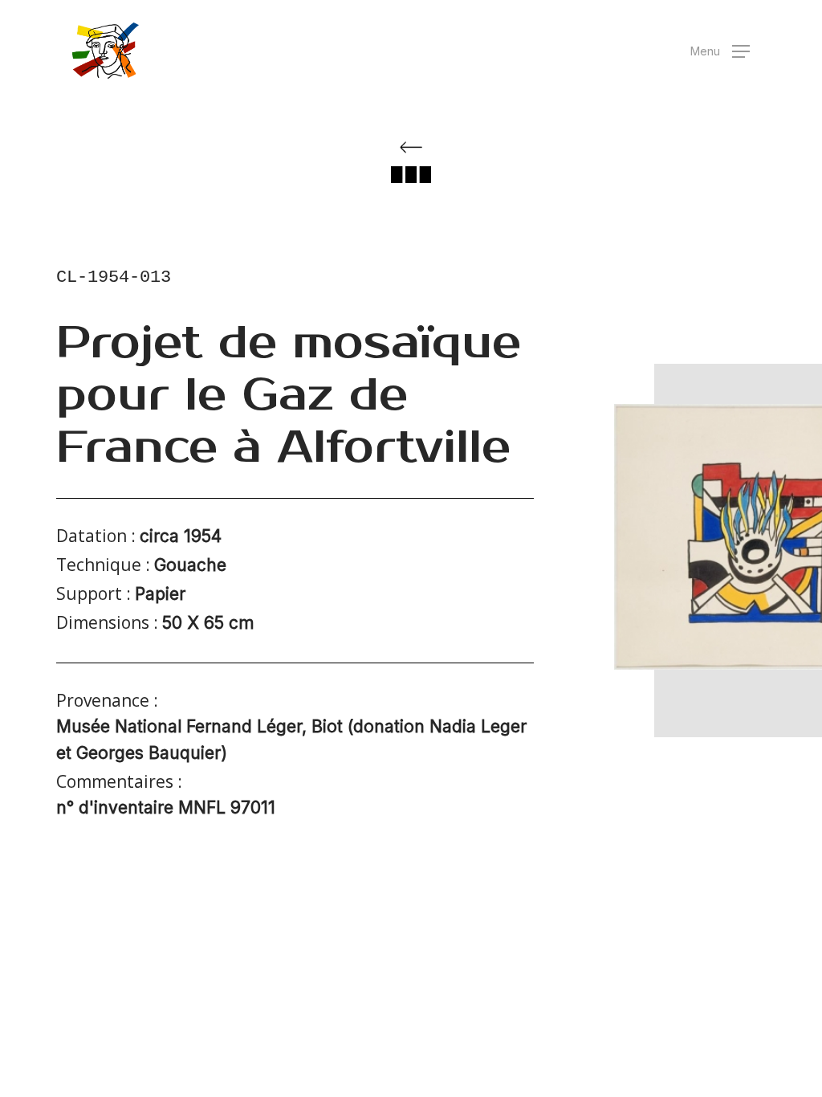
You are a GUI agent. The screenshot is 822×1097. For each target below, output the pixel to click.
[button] (720, 51)
